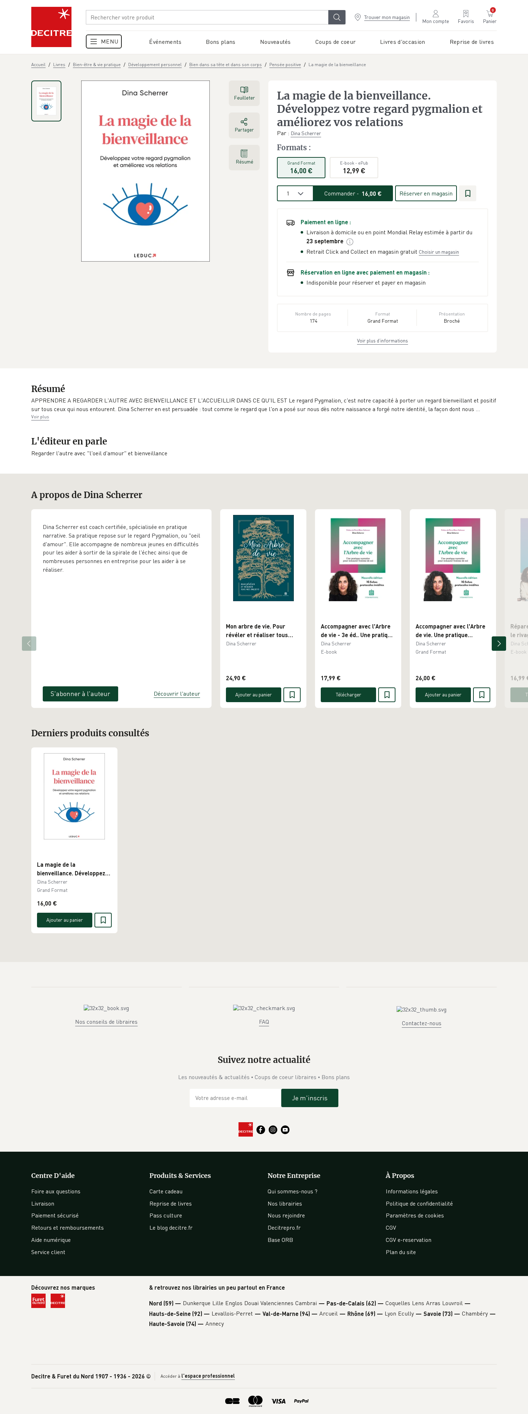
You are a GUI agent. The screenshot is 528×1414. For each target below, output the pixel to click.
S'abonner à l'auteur (80, 693)
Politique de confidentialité (419, 1203)
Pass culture (165, 1215)
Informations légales (412, 1191)
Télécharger (348, 694)
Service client (48, 1252)
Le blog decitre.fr (171, 1227)
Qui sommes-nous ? (293, 1191)
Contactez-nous (421, 1023)
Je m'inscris (310, 1098)
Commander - (353, 193)
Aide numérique (51, 1239)
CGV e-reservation (408, 1239)
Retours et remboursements (67, 1227)
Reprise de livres (170, 1203)
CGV (391, 1227)
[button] (264, 404)
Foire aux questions (55, 1191)
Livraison (42, 1203)
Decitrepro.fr (284, 1227)
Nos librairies (285, 1203)
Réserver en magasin (426, 193)
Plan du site (401, 1252)
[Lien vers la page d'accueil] (51, 27)
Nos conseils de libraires (106, 1021)
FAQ (264, 1021)
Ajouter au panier (253, 694)
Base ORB (280, 1239)
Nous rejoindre (286, 1215)
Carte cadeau (165, 1191)
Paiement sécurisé (55, 1215)
